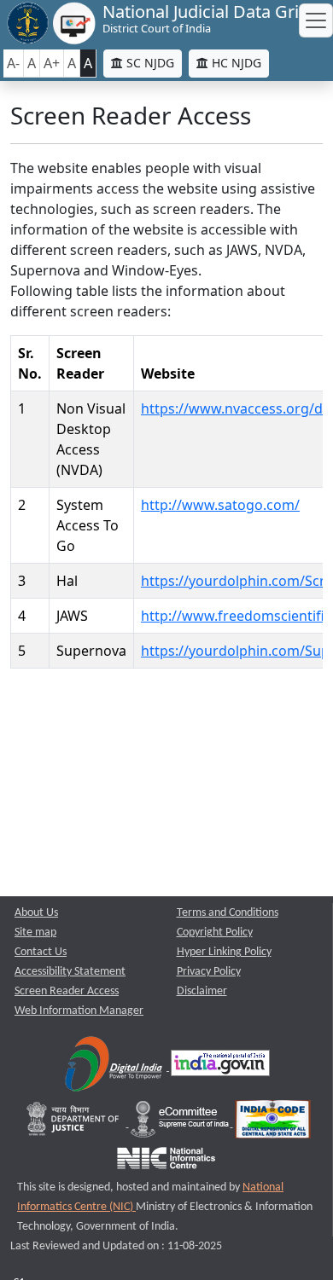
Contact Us (41, 952)
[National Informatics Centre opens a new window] (166, 1161)
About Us (36, 912)
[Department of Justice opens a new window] (74, 1123)
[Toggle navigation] (316, 20)
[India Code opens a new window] (273, 1123)
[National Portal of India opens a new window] (220, 1067)
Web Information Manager (79, 1010)
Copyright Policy (215, 932)
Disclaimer (202, 991)
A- (13, 63)
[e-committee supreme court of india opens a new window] (181, 1123)
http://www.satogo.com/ (220, 504)
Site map (35, 932)
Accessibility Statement (70, 971)
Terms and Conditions (227, 912)
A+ (52, 63)
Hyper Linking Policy (224, 952)
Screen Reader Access (67, 991)
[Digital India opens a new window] (115, 1067)
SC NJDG (148, 63)
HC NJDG (234, 63)
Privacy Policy (209, 971)
